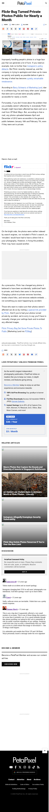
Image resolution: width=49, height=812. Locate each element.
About (29, 779)
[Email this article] (32, 28)
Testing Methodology (18, 789)
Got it (24, 572)
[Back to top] (44, 750)
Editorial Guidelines (11, 784)
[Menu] (3, 3)
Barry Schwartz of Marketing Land (27, 87)
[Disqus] (24, 606)
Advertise (20, 779)
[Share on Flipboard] (23, 28)
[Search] (46, 3)
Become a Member (11, 385)
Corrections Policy (38, 784)
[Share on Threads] (15, 28)
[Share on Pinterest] (28, 28)
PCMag (28, 331)
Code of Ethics (24, 784)
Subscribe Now (10, 664)
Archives (37, 779)
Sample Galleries (18, 401)
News (6, 24)
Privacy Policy (32, 789)
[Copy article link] (36, 28)
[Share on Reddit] (3, 28)
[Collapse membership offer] (44, 371)
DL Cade (25, 24)
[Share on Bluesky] (19, 28)
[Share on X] (11, 28)
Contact (11, 779)
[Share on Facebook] (7, 28)
